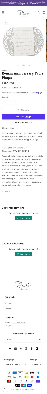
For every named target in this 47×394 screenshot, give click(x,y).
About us (9, 303)
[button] (3, 12)
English (35, 364)
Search (8, 309)
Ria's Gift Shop (20, 389)
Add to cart (23, 110)
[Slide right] (29, 65)
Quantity (5, 97)
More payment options (23, 122)
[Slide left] (17, 65)
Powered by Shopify (30, 389)
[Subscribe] (39, 339)
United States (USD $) (14, 364)
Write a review (23, 218)
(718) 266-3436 (18, 323)
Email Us (9, 326)
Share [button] (7, 191)
